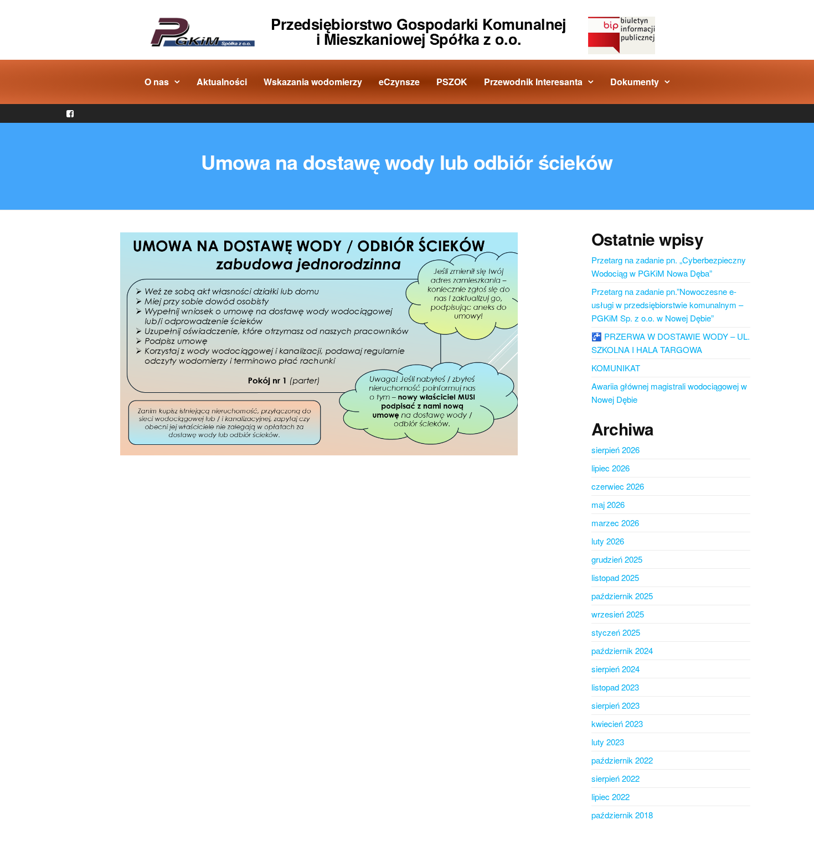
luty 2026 (607, 541)
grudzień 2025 (616, 559)
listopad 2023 (615, 687)
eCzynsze (399, 81)
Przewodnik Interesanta (533, 81)
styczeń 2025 (615, 632)
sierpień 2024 (615, 668)
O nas (157, 81)
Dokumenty (634, 81)
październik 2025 (622, 595)
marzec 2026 (615, 522)
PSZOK (451, 81)
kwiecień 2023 (617, 723)
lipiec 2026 (610, 468)
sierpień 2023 (615, 705)
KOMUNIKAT (615, 367)
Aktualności (222, 81)
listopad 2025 (615, 577)
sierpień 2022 (615, 778)
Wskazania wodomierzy (313, 81)
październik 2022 (622, 760)
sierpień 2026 (615, 449)
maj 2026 (608, 504)
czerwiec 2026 (617, 486)
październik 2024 (622, 650)
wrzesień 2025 (617, 614)
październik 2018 (622, 815)
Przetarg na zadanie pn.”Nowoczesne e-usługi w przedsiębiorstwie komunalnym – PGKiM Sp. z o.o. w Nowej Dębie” (667, 305)
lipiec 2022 (610, 796)
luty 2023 (607, 742)
